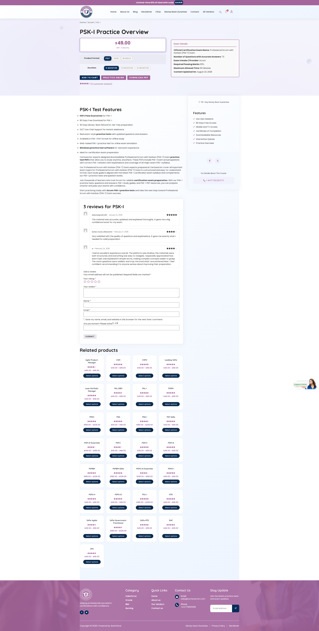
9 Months (143, 68)
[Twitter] (87, 612)
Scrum (91, 22)
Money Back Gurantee (175, 11)
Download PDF (138, 77)
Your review (89, 287)
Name (87, 301)
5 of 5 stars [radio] (98, 281)
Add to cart (90, 77)
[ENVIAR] (235, 608)
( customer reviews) (101, 84)
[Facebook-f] (82, 612)
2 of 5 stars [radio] (88, 281)
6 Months (127, 68)
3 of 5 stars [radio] (91, 281)
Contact (195, 11)
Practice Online (113, 77)
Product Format (91, 58)
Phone (184, 604)
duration (92, 68)
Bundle (127, 58)
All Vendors (208, 11)
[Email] (177, 597)
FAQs (158, 11)
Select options (92, 375)
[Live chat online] (305, 384)
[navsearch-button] (220, 12)
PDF (108, 58)
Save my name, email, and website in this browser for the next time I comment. (124, 320)
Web (116, 58)
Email (86, 310)
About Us (124, 11)
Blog (135, 11)
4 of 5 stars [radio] (95, 281)
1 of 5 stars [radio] (84, 281)
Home (113, 11)
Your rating (89, 279)
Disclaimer (146, 11)
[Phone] (177, 605)
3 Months (111, 68)
